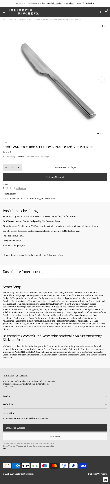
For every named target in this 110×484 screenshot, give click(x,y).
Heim (5, 19)
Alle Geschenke (25, 19)
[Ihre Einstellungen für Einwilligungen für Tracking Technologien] (105, 479)
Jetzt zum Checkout (55, 177)
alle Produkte (57, 3)
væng (104, 474)
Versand (20, 157)
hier (4, 448)
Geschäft (13, 19)
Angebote (70, 3)
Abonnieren (55, 436)
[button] (4, 12)
